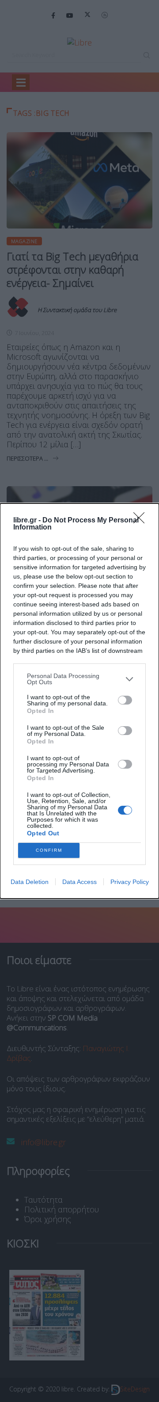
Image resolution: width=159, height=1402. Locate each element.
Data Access (79, 881)
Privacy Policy (129, 881)
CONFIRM (49, 850)
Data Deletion (30, 881)
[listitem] (79, 679)
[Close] (141, 520)
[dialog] (79, 701)
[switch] (125, 700)
